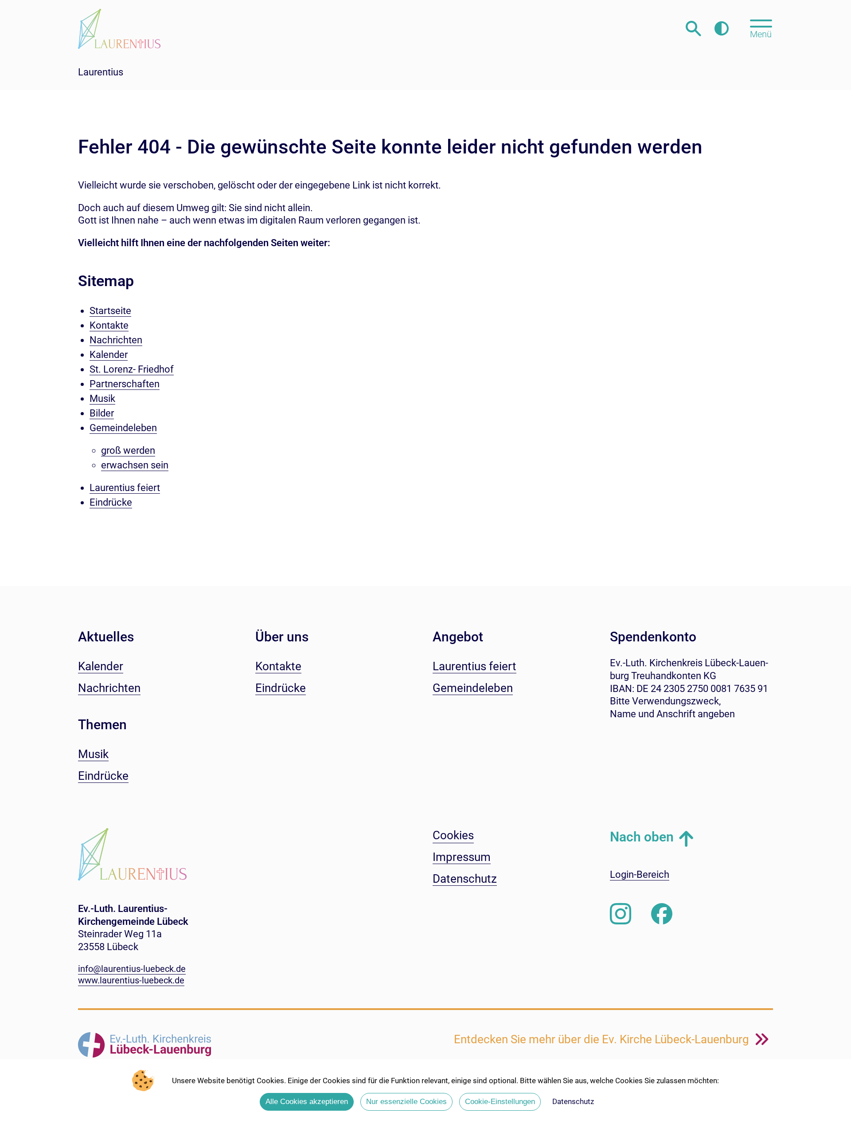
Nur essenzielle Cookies (406, 1101)
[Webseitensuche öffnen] (693, 28)
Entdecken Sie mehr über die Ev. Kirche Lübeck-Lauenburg (603, 1039)
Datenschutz (573, 1101)
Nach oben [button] (642, 837)
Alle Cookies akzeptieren (306, 1101)
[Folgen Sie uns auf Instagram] (620, 914)
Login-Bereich (639, 874)
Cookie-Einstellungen (500, 1101)
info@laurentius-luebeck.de (132, 968)
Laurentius (100, 72)
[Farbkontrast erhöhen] (721, 28)
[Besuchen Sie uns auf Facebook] (661, 914)
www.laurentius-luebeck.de (131, 980)
